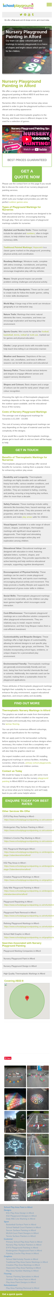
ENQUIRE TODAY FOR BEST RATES (27, 802)
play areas (27, 517)
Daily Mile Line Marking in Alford (20, 1219)
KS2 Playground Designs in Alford (21, 1216)
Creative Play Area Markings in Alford (23, 1265)
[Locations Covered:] (3, 4)
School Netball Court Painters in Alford (23, 1227)
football (45, 331)
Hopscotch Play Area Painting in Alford (23, 1268)
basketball (8, 335)
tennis (16, 335)
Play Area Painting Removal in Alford (22, 1288)
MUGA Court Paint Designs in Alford (22, 1233)
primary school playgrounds (38, 763)
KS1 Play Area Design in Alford (20, 1213)
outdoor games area (18, 202)
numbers (31, 233)
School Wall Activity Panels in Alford (22, 1259)
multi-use (34, 335)
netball (24, 335)
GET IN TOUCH (27, 450)
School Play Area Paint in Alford (18, 1207)
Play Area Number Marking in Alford (22, 1271)
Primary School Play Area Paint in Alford (24, 1242)
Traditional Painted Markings (18, 247)
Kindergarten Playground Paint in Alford (24, 1250)
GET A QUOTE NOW (27, 174)
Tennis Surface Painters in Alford (21, 1236)
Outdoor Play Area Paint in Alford (21, 1279)
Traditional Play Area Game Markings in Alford (27, 1262)
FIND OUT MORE (27, 703)
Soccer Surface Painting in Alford (21, 1230)
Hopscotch (38, 247)
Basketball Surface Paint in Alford (21, 1224)
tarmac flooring (12, 724)
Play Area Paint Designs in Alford (21, 1282)
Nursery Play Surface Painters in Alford (23, 1245)
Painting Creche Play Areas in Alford (22, 1253)
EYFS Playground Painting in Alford (22, 1247)
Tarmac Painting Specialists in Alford (22, 1276)
